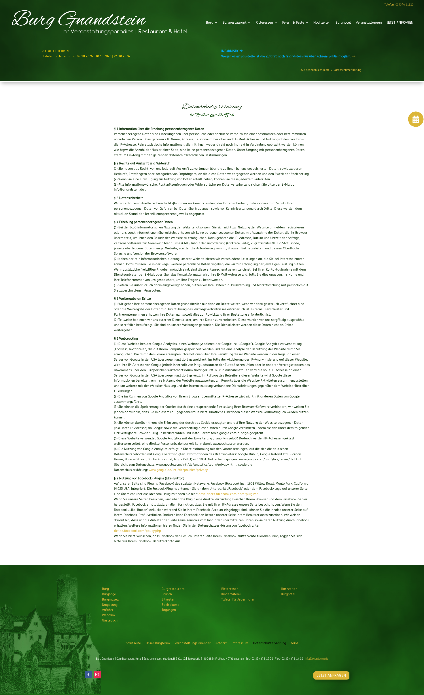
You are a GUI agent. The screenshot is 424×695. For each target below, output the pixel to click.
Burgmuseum (111, 599)
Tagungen (169, 610)
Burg (209, 22)
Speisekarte (170, 605)
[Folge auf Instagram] (97, 674)
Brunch (167, 594)
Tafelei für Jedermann (237, 599)
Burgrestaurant (234, 22)
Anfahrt (107, 610)
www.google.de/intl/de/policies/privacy (178, 470)
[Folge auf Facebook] (88, 674)
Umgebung (109, 605)
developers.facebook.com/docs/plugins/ (228, 494)
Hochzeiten (322, 22)
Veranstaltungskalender (193, 643)
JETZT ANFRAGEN (400, 22)
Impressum (240, 643)
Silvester (168, 599)
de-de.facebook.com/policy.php (137, 531)
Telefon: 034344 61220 (398, 4)
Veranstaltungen (369, 22)
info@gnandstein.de (316, 659)
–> (354, 56)
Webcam (108, 615)
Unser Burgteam (158, 643)
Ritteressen (264, 22)
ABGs (294, 643)
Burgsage (109, 594)
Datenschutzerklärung (269, 643)
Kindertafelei (231, 594)
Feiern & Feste (293, 22)
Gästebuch (109, 620)
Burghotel (343, 22)
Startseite (133, 643)
